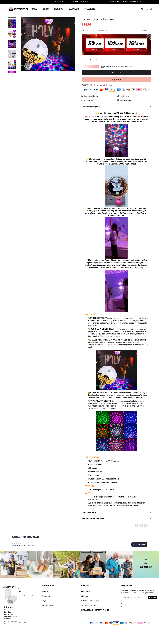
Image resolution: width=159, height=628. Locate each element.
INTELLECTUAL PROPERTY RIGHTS (95, 610)
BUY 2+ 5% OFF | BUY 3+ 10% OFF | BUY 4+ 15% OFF (72, 2)
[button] (139, 544)
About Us (45, 591)
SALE (34, 9)
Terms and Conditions (89, 605)
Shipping (84, 596)
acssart (26, 622)
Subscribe (152, 597)
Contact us (46, 596)
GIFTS (45, 9)
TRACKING (89, 9)
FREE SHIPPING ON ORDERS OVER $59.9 (125, 2)
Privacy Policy (86, 591)
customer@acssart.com (26, 2)
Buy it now (116, 79)
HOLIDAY (58, 9)
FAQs (44, 601)
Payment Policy (47, 605)
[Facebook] (123, 605)
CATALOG (74, 9)
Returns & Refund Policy (90, 601)
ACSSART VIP (87, 85)
